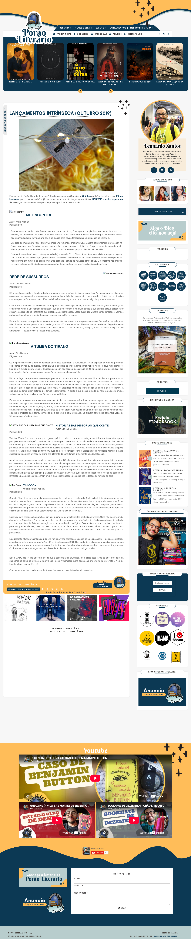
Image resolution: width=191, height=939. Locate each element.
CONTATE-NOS (134, 34)
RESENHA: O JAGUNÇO (140, 82)
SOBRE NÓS (82, 34)
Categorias (100, 34)
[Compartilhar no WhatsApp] (62, 589)
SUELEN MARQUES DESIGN (166, 936)
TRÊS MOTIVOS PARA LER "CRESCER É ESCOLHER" (162, 346)
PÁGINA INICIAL (63, 34)
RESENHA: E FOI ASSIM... (20, 82)
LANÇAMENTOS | (119, 27)
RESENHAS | (66, 27)
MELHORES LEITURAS (141, 27)
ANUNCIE (116, 34)
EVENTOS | (102, 27)
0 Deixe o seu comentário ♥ (23, 584)
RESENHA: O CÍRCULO (50, 82)
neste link (88, 570)
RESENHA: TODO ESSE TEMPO (168, 470)
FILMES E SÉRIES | (84, 27)
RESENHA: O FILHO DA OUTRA (80, 82)
